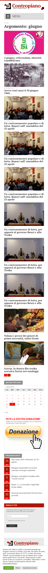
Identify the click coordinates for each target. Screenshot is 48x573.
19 (18, 401)
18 (12, 401)
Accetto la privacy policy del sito (16, 520)
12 (18, 398)
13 (23, 398)
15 (35, 398)
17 (7, 401)
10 (7, 398)
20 (23, 401)
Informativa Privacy (10, 564)
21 (29, 401)
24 (7, 404)
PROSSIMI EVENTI (13, 456)
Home (6, 23)
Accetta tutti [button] (9, 568)
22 (35, 401)
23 (41, 401)
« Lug (6, 412)
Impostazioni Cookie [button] (29, 568)
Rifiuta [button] (18, 568)
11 (12, 398)
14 (29, 398)
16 (41, 398)
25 (12, 404)
